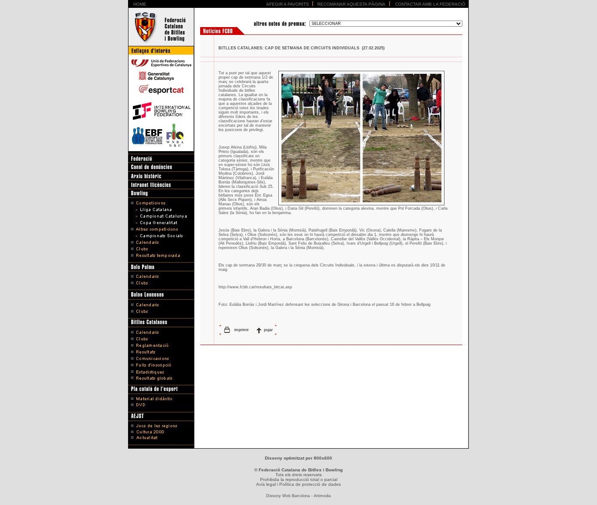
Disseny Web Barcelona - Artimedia (298, 496)
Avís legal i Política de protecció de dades (298, 484)
